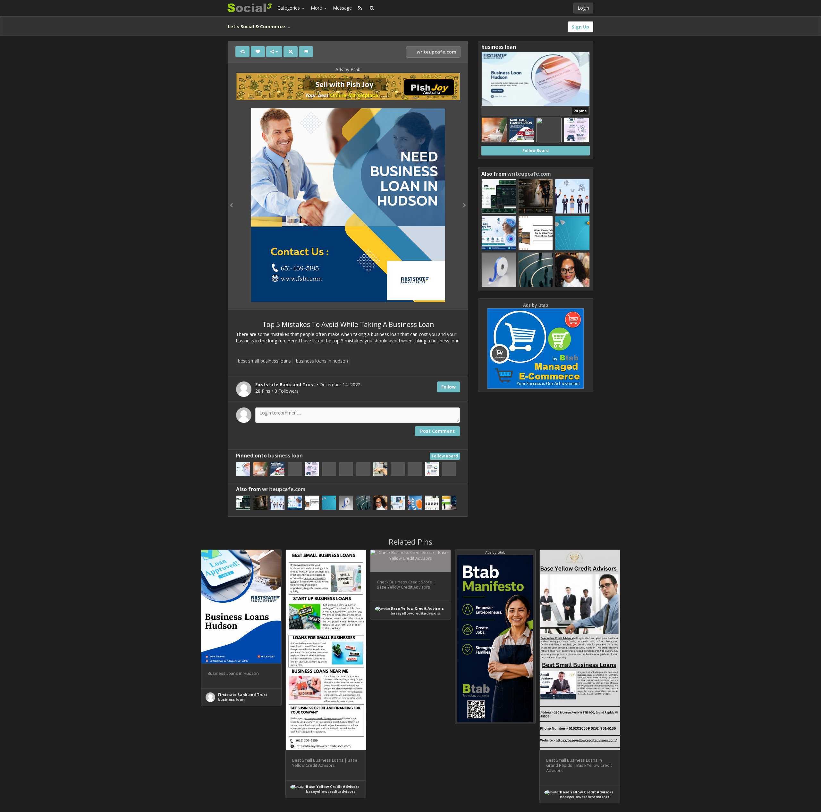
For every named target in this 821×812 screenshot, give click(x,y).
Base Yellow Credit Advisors (332, 786)
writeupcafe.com (435, 52)
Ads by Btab (347, 69)
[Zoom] (291, 51)
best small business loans (264, 361)
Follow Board (445, 456)
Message (342, 8)
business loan (285, 455)
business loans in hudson (322, 361)
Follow (448, 387)
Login (583, 8)
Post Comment (437, 431)
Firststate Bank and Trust (242, 694)
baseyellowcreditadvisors (330, 791)
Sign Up (580, 27)
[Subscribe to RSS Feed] (360, 8)
